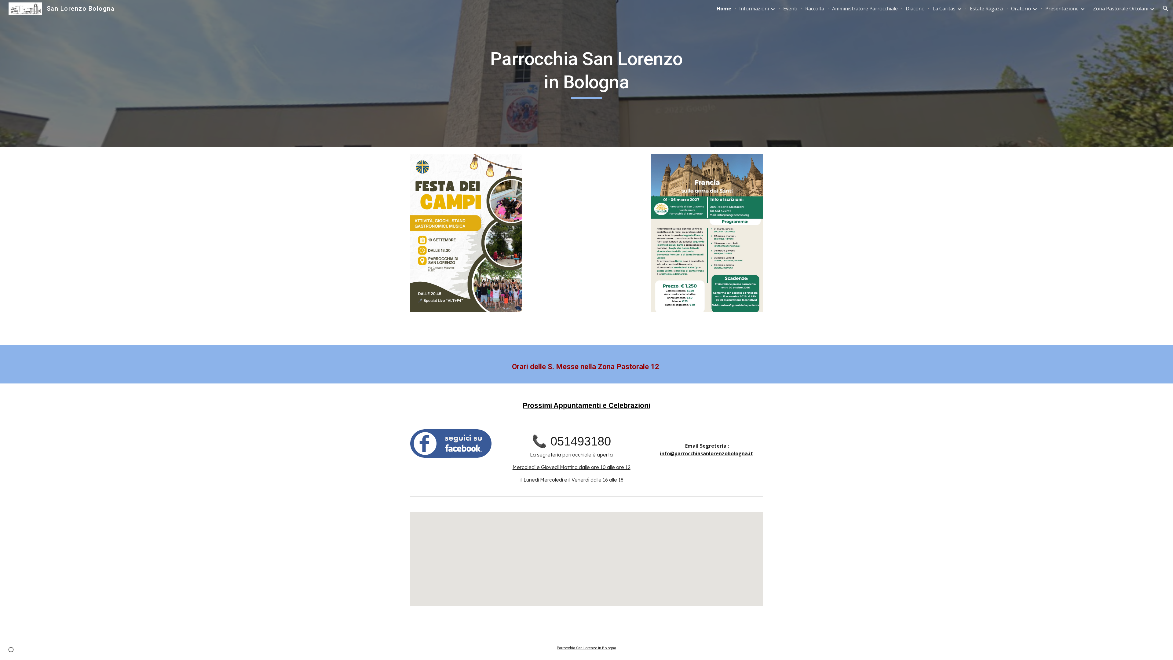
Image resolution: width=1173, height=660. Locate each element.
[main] (586, 73)
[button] (1165, 8)
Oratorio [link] (1021, 8)
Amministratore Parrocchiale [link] (865, 8)
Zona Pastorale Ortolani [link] (1120, 8)
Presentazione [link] (1062, 8)
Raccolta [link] (814, 8)
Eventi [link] (790, 8)
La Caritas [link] (944, 8)
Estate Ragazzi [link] (986, 8)
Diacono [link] (915, 8)
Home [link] (724, 8)
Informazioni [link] (754, 8)
